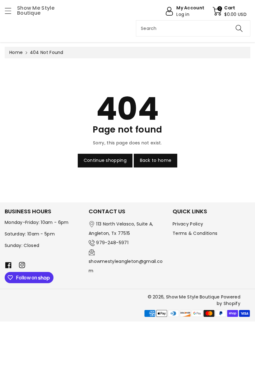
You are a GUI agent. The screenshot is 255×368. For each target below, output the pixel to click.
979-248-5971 (112, 243)
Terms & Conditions (195, 233)
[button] (11, 11)
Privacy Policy (188, 224)
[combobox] (193, 28)
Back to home (156, 160)
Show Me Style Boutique (193, 297)
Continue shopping (105, 160)
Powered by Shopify (228, 300)
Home (16, 52)
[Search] (239, 28)
